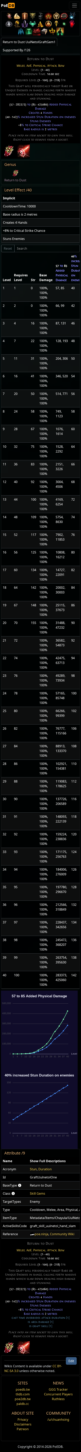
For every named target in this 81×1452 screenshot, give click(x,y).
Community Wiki (62, 1234)
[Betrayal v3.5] (33, 24)
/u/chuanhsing (58, 1419)
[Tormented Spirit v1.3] (29, 31)
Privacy (22, 1419)
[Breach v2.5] (72, 24)
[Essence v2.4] (21, 31)
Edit (71, 1361)
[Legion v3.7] (25, 24)
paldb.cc (23, 1404)
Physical (39, 66)
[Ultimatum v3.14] (48, 16)
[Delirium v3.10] (9, 24)
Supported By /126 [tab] (16, 50)
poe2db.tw (23, 1399)
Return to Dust (15, 180)
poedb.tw (23, 1389)
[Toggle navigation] (74, 6)
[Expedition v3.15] (40, 16)
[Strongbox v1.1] (44, 31)
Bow (61, 66)
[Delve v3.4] (40, 24)
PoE (7, 5)
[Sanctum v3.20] (25, 16)
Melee (21, 66)
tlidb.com (23, 1394)
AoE (29, 66)
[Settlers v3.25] (17, 16)
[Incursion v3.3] (48, 24)
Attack (52, 66)
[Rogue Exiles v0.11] (60, 31)
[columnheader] (40, 198)
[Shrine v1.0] (52, 31)
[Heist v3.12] (64, 16)
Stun (33, 1169)
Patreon (23, 1429)
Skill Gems (37, 1193)
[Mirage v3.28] (9, 16)
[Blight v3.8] (17, 24)
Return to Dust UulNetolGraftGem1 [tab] (29, 42)
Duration (45, 1169)
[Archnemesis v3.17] (33, 16)
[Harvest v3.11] (72, 16)
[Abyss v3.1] (64, 24)
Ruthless (58, 1399)
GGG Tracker (58, 1389)
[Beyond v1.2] (36, 31)
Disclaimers (22, 1424)
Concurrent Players (58, 1394)
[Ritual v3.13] (56, 16)
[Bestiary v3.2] (56, 24)
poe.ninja (41, 1234)
